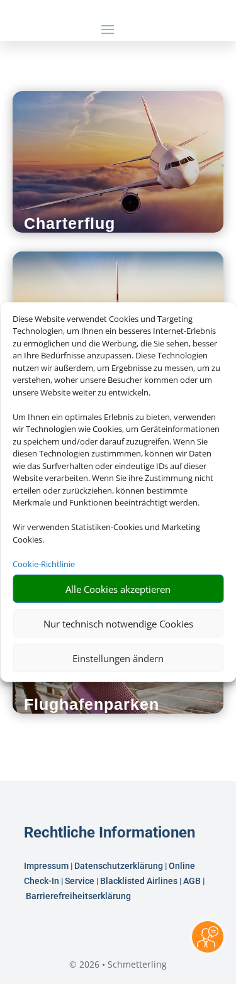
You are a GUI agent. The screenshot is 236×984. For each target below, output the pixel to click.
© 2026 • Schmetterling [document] (118, 964)
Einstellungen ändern (118, 657)
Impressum (46, 866)
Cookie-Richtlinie (44, 563)
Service (79, 881)
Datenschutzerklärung (118, 866)
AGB (192, 881)
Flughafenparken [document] (91, 704)
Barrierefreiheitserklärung (79, 896)
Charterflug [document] (69, 223)
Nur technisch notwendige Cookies (118, 623)
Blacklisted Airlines (138, 881)
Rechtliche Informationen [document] (109, 833)
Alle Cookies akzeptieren (118, 588)
